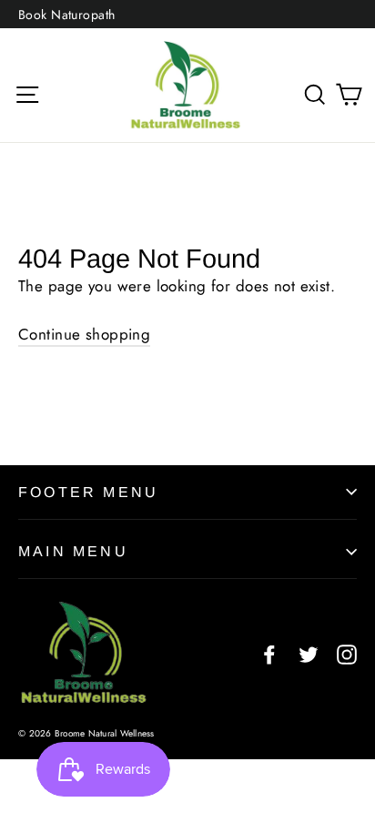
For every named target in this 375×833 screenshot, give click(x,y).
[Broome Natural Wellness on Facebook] (269, 653)
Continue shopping (84, 334)
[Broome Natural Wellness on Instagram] (347, 653)
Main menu (73, 551)
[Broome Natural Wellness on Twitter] (309, 653)
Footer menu (88, 492)
